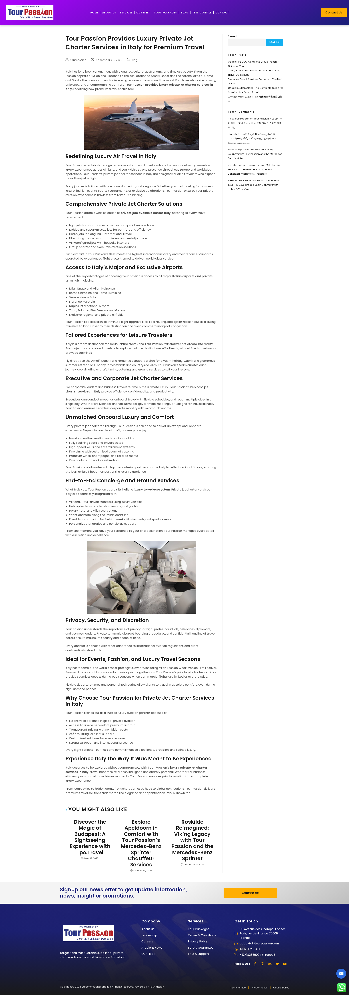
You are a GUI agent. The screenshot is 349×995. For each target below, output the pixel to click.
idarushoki (234, 134)
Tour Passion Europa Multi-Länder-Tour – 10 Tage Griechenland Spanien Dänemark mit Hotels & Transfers (255, 169)
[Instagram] (262, 964)
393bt (231, 180)
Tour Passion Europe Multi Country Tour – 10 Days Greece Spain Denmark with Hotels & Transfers (253, 185)
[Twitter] (277, 964)
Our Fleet (143, 12)
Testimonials (201, 12)
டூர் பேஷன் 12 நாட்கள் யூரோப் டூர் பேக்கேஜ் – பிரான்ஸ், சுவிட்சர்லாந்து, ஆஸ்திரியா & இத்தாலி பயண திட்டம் (252, 138)
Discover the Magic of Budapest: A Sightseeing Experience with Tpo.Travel (90, 837)
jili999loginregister (239, 118)
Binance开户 (235, 149)
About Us (109, 12)
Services (126, 12)
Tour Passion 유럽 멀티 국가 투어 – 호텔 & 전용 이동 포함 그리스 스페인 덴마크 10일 (255, 123)
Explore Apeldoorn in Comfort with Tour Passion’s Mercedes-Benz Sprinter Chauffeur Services (141, 843)
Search (232, 36)
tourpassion (78, 60)
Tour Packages (165, 12)
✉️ (341, 973)
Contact (222, 12)
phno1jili (232, 165)
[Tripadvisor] (270, 964)
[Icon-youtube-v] (285, 964)
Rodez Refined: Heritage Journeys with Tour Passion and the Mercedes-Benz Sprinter (255, 154)
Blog (184, 12)
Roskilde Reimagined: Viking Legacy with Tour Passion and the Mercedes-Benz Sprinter (192, 840)
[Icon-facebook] (255, 964)
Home (94, 12)
